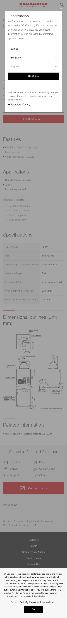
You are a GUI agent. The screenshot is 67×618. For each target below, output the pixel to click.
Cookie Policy (20, 104)
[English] (33, 67)
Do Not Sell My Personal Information (32, 602)
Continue (33, 76)
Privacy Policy (38, 596)
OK (33, 609)
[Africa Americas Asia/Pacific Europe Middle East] (33, 49)
